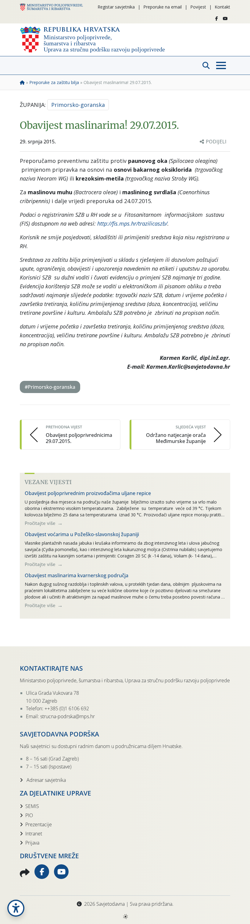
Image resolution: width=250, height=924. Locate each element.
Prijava (32, 842)
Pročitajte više (41, 523)
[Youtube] (225, 18)
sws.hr (125, 916)
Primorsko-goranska (78, 104)
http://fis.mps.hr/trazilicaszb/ (132, 223)
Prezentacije (38, 824)
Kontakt (222, 7)
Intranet (33, 833)
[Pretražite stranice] (206, 65)
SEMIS (32, 806)
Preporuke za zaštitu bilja (54, 82)
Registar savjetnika (116, 7)
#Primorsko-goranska (50, 387)
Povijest (198, 7)
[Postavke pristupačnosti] (15, 908)
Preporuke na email (162, 7)
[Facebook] (216, 18)
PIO (29, 815)
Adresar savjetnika (45, 780)
